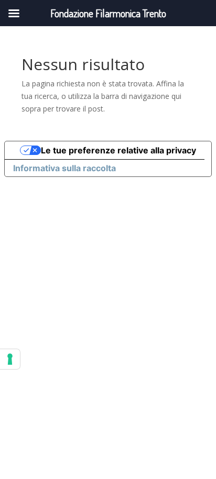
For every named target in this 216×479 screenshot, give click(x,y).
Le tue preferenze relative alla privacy (118, 150)
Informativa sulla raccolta (64, 168)
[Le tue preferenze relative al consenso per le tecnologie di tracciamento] (10, 359)
